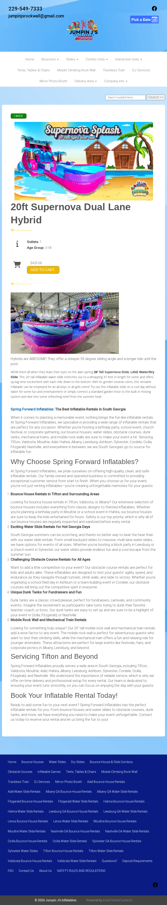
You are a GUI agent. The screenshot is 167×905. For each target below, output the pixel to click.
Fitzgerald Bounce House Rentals (30, 801)
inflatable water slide (49, 377)
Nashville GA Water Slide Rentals (127, 831)
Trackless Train (114, 70)
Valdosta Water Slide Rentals (77, 861)
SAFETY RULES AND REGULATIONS (81, 871)
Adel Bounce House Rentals (106, 782)
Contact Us (26, 871)
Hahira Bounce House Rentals (124, 801)
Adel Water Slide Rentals (24, 791)
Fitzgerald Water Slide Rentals (78, 801)
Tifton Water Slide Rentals (106, 851)
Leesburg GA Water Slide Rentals (126, 811)
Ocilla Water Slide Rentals (70, 841)
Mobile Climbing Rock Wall (76, 70)
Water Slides (57, 762)
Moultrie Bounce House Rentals (115, 821)
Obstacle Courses (20, 772)
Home (29, 59)
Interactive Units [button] (127, 59)
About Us (45, 871)
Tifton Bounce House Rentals (63, 851)
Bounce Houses (33, 762)
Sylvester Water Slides (23, 851)
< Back (18, 116)
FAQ (10, 871)
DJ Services (141, 70)
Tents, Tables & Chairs (33, 70)
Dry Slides (78, 762)
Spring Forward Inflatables (32, 409)
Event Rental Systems (117, 900)
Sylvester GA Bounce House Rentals (116, 841)
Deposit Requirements (137, 861)
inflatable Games (49, 772)
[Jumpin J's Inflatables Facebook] (154, 10)
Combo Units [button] (96, 59)
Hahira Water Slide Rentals (26, 811)
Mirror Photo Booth (53, 81)
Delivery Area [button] (85, 81)
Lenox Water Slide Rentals (70, 821)
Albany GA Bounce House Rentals (69, 791)
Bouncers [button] (49, 59)
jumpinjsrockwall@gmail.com (36, 16)
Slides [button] (71, 59)
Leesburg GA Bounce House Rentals (73, 811)
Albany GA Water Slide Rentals (117, 791)
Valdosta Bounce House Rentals (30, 861)
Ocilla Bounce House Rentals (27, 841)
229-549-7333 (25, 9)
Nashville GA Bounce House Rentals (75, 831)
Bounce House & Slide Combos (111, 762)
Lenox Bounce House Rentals (28, 821)
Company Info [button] (114, 81)
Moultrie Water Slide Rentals (27, 831)
